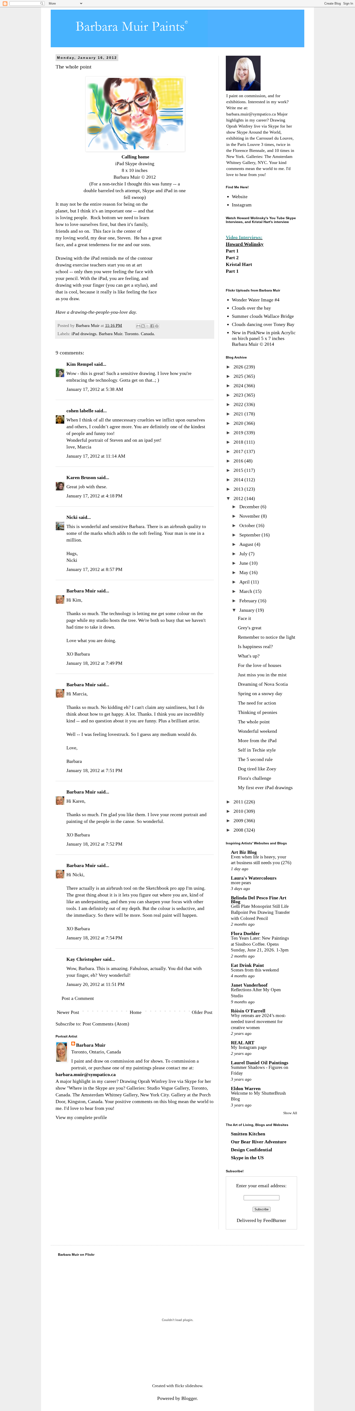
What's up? (249, 655)
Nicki (72, 517)
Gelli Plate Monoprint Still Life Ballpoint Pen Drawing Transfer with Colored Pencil (260, 912)
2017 (239, 451)
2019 (239, 432)
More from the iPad (257, 740)
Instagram (242, 204)
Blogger (189, 1398)
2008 (239, 830)
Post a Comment (78, 998)
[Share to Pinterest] (156, 326)
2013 (239, 489)
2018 (239, 442)
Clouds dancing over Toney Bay (263, 324)
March (246, 591)
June (244, 563)
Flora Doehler (245, 933)
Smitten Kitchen (248, 1133)
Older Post (202, 1012)
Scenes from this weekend (255, 969)
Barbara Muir (81, 590)
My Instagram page (249, 1047)
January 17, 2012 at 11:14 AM (95, 456)
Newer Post (68, 1012)
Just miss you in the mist (262, 674)
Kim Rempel (79, 364)
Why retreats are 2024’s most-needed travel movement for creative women (258, 1021)
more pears (241, 882)
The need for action (257, 703)
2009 (239, 820)
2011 (239, 801)
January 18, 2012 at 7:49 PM (94, 663)
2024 (239, 385)
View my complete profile (81, 1117)
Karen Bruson (81, 477)
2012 (239, 498)
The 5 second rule (255, 759)
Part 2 (232, 257)
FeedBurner (274, 1220)
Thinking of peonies (257, 712)
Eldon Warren (246, 1088)
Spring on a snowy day (260, 693)
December (250, 506)
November (250, 516)
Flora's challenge (254, 778)
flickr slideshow (188, 1386)
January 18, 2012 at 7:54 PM (94, 937)
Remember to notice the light (266, 637)
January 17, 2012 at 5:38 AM (94, 389)
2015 (239, 470)
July (244, 553)
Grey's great (250, 627)
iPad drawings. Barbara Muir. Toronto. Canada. (113, 333)
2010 (239, 811)
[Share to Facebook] (152, 326)
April (245, 581)
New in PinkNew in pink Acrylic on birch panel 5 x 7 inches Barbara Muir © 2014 (264, 338)
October (247, 525)
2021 (239, 413)
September (250, 534)
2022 (239, 404)
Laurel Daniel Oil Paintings (259, 1062)
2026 (239, 366)
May (244, 572)
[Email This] (138, 326)
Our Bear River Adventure (258, 1141)
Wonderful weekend (257, 731)
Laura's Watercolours (254, 878)
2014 (239, 479)
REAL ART (242, 1042)
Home (136, 1012)
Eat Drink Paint (247, 965)
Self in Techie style (257, 750)
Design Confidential (251, 1149)
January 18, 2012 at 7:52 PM (94, 844)
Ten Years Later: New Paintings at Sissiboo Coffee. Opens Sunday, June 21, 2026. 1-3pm (260, 944)
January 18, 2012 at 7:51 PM (94, 770)
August (247, 544)
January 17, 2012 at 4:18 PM (94, 495)
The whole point (254, 721)
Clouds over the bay (251, 308)
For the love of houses (259, 665)
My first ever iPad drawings (265, 787)
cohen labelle (79, 410)
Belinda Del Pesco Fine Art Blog (258, 899)
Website (240, 196)
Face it (244, 618)
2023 (239, 395)
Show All (290, 1113)
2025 (239, 376)
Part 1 (232, 250)
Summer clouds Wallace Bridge (263, 316)
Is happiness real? (255, 646)
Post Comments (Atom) (106, 1023)
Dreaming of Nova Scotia (263, 684)
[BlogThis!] (143, 326)
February (248, 600)
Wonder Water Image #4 (255, 299)
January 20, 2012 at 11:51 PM (95, 984)
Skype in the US (247, 1157)
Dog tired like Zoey (257, 768)
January (247, 610)
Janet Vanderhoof (249, 985)
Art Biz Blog (244, 852)
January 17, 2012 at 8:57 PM (94, 569)
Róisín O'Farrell (248, 1010)
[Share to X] (147, 326)
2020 (239, 423)
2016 (239, 460)
